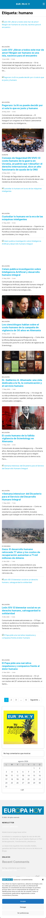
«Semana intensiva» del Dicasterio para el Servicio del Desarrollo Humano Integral (22, 496)
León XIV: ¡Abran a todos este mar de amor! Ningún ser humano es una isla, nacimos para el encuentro (23, 52)
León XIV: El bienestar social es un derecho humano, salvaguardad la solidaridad (21, 610)
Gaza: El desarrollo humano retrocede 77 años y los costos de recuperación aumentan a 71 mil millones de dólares (21, 553)
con (18, 876)
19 (17, 779)
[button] (43, 879)
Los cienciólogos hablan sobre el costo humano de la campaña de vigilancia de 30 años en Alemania (21, 327)
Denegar (23, 907)
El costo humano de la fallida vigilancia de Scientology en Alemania (18, 438)
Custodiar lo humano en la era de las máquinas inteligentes (22, 218)
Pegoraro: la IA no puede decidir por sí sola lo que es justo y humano (22, 107)
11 (12, 775)
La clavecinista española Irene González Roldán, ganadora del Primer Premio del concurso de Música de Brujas (22, 848)
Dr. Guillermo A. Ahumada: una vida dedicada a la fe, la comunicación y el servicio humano (22, 383)
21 (29, 779)
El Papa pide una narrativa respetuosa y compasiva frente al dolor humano (21, 666)
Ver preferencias (23, 913)
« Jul (22, 790)
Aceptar (23, 901)
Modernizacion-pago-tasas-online (14, 832)
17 (6, 779)
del (37, 876)
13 (23, 775)
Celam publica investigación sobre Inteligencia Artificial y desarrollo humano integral (21, 272)
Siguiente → (35, 700)
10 (6, 775)
